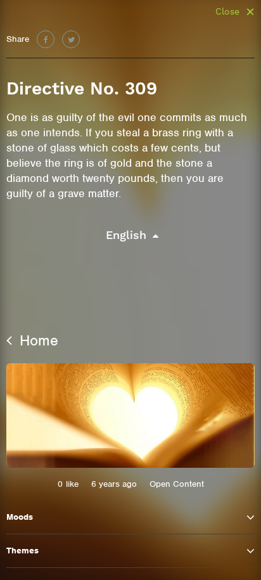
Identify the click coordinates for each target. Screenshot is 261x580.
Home (36, 340)
